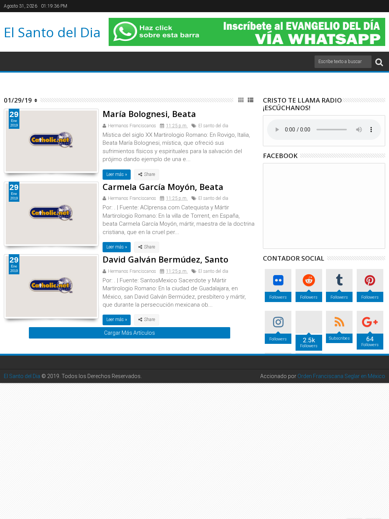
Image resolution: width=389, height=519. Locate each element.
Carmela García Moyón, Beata (163, 186)
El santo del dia (213, 125)
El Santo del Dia (52, 32)
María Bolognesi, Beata (149, 113)
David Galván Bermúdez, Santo (165, 259)
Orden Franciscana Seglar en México (341, 376)
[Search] (379, 61)
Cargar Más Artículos (129, 333)
